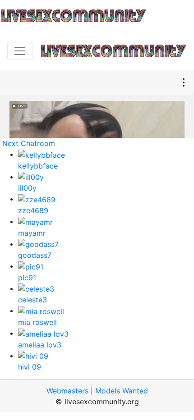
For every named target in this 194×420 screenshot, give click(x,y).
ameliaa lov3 (39, 344)
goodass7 (34, 255)
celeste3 (32, 299)
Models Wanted (121, 390)
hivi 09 (29, 366)
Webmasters (67, 390)
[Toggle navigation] (19, 51)
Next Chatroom (28, 143)
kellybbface (38, 165)
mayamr (32, 232)
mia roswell (37, 322)
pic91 (27, 277)
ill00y (27, 187)
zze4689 (33, 210)
